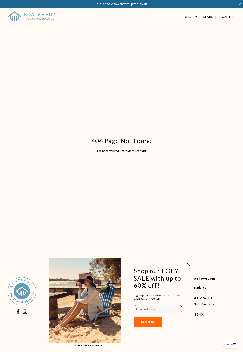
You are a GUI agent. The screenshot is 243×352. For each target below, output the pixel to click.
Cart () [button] (228, 16)
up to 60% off (138, 4)
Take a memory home (87, 345)
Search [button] (209, 16)
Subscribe (148, 321)
